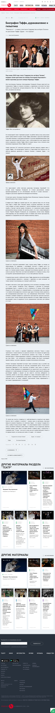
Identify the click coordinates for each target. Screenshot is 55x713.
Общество (50, 653)
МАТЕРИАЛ (47, 17)
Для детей (15, 663)
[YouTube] (50, 2)
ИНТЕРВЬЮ (46, 482)
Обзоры (3, 671)
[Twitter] (45, 2)
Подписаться (36, 643)
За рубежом (26, 669)
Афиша (38, 9)
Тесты (2, 673)
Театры (2, 682)
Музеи (37, 5)
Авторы (22, 684)
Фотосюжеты (4, 667)
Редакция (22, 682)
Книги (16, 680)
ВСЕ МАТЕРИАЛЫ (49, 468)
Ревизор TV (4, 669)
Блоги (2, 675)
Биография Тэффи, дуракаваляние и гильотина (24, 13)
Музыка (44, 5)
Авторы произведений (26, 686)
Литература (29, 5)
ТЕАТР (38, 17)
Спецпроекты (24, 9)
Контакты (22, 690)
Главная (3, 13)
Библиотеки (3, 687)
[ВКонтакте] (42, 2)
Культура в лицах (6, 677)
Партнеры (22, 688)
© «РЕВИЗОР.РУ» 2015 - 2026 (21, 706)
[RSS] (47, 2)
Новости (16, 9)
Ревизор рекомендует (47, 9)
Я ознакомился (6, 646)
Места (2, 680)
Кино (21, 5)
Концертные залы (4, 685)
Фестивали (26, 667)
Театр (16, 5)
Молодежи (32, 9)
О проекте (16, 1)
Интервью (4, 665)
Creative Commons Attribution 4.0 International (36, 700)
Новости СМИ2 (4, 458)
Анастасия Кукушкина (14, 35)
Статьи (11, 13)
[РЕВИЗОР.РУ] (6, 5)
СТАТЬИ (42, 17)
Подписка (22, 1)
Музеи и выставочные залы (6, 684)
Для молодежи (17, 665)
